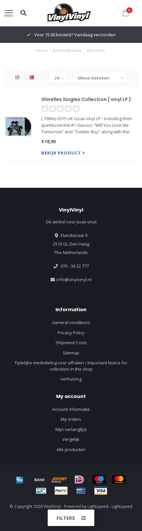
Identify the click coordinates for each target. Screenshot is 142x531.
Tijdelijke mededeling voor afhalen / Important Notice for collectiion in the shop (71, 366)
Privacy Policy (71, 333)
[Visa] (100, 491)
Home (42, 50)
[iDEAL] (79, 479)
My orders (71, 419)
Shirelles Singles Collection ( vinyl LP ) (86, 99)
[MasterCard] (119, 479)
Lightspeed (98, 506)
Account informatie (71, 409)
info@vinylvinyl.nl (73, 279)
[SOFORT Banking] (59, 479)
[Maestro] (99, 479)
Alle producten (71, 449)
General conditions (71, 322)
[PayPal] (61, 491)
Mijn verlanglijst (71, 429)
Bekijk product (62, 153)
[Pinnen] (81, 491)
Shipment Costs (71, 343)
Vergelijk (71, 439)
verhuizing (71, 379)
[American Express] (20, 479)
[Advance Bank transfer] (39, 479)
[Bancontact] (41, 491)
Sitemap (71, 353)
